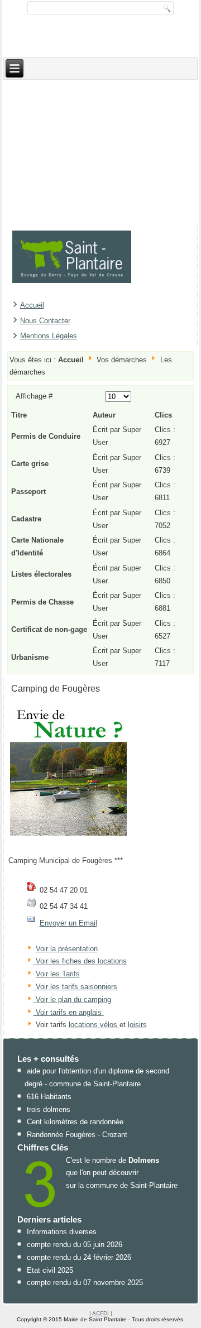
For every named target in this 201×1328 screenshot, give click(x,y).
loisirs (137, 1024)
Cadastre (26, 519)
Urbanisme (30, 657)
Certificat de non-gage (49, 629)
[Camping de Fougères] (68, 835)
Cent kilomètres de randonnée (75, 1122)
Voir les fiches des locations (81, 961)
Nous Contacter (45, 321)
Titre (19, 415)
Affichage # (34, 396)
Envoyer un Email (68, 923)
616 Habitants (49, 1096)
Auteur (104, 415)
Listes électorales (41, 574)
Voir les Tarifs (58, 974)
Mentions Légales (48, 336)
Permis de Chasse (42, 602)
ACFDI (100, 1313)
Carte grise (30, 463)
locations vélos (94, 1024)
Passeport (28, 491)
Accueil (32, 305)
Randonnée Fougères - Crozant (77, 1134)
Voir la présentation (67, 949)
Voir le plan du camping (73, 999)
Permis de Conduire (45, 436)
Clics (163, 415)
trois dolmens (48, 1109)
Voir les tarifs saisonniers (75, 986)
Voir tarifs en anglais (68, 1012)
